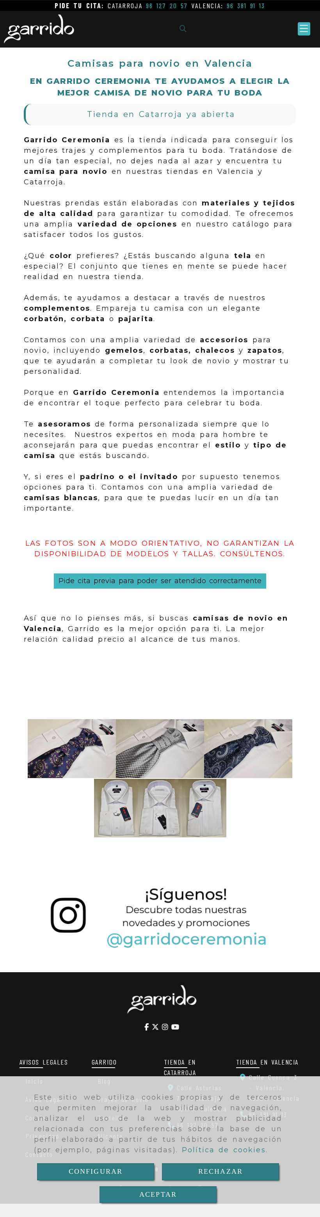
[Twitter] (155, 1026)
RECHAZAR (220, 1171)
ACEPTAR (158, 1194)
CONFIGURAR (96, 1171)
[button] (304, 28)
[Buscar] (183, 29)
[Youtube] (175, 1026)
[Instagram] (165, 1026)
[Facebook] (146, 1026)
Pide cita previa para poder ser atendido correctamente (160, 581)
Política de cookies (224, 1150)
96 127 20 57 (167, 5)
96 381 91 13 (246, 5)
